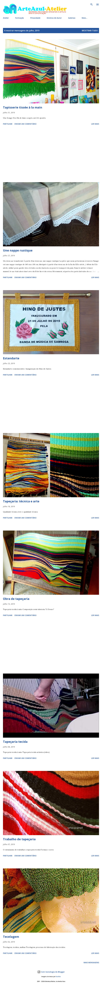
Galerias (71, 18)
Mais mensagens (91, 962)
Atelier (6, 18)
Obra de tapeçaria (16, 599)
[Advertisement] (51, 154)
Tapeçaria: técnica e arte (21, 501)
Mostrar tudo (90, 30)
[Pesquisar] (91, 4)
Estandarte (11, 358)
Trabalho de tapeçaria (19, 839)
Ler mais (95, 124)
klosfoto (58, 976)
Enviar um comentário (25, 124)
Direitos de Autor (54, 18)
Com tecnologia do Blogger (52, 972)
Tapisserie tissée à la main (22, 107)
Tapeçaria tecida (15, 742)
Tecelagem (11, 937)
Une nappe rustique (17, 250)
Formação (19, 18)
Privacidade (35, 18)
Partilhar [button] (7, 124)
